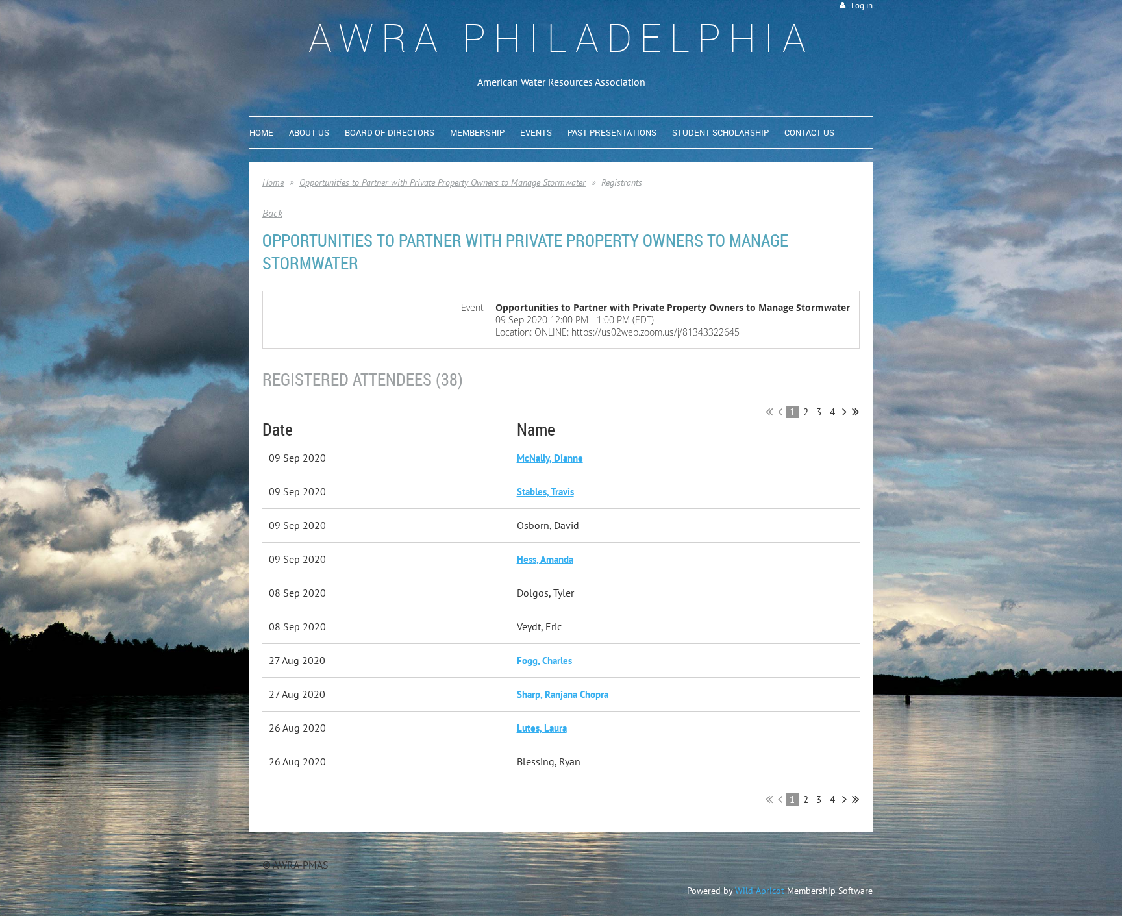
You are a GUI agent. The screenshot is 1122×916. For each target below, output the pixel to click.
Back (272, 212)
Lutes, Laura (542, 728)
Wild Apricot (759, 891)
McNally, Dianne (550, 458)
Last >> (855, 411)
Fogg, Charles (544, 660)
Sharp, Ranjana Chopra (562, 694)
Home (273, 182)
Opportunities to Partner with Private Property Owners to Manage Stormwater (442, 182)
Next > (844, 411)
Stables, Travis (545, 492)
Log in (862, 5)
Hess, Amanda (545, 559)
